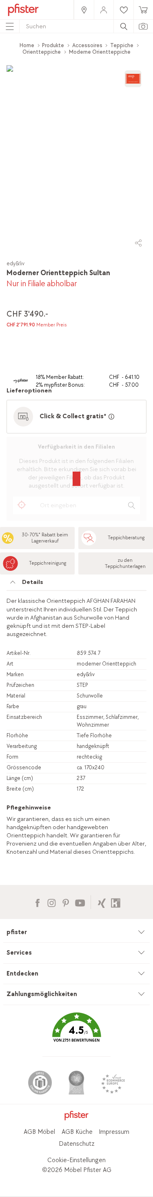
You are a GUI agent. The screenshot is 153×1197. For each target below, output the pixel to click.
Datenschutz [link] (77, 1144)
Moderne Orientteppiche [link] (100, 51)
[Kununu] (116, 902)
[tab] (76, 584)
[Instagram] (51, 902)
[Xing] (102, 902)
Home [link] (27, 45)
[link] (83, 9)
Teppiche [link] (121, 45)
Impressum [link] (114, 1132)
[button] (76, 1033)
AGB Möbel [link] (39, 1132)
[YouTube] (80, 902)
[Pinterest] (65, 902)
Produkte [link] (53, 45)
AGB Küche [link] (77, 1132)
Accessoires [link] (87, 45)
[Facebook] (37, 902)
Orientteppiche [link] (41, 51)
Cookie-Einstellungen (76, 1160)
